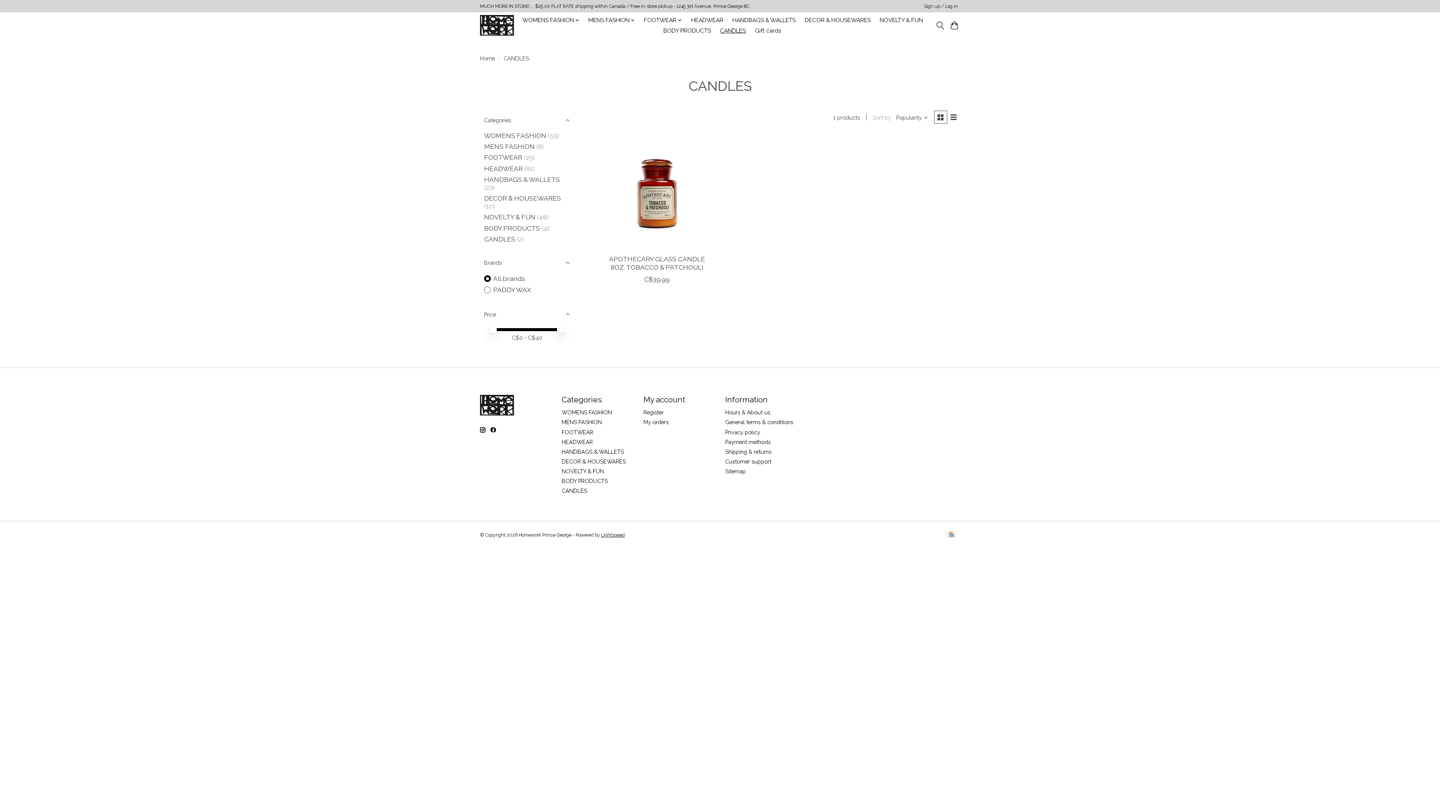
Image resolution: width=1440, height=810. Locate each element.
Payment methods (748, 442)
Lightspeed (613, 535)
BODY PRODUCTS (687, 30)
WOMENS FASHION (515, 136)
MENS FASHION (509, 146)
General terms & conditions (759, 422)
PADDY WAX (512, 290)
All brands (509, 278)
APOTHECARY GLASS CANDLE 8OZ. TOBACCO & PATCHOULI (657, 263)
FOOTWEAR (503, 157)
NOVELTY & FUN (901, 20)
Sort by (882, 117)
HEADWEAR (707, 20)
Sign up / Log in (941, 6)
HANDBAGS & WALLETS (764, 20)
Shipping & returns (748, 451)
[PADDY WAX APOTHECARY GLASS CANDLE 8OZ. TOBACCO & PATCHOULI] (657, 192)
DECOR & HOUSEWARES (838, 20)
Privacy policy (742, 432)
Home (487, 58)
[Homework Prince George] (497, 25)
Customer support (748, 461)
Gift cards (768, 30)
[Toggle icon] (939, 25)
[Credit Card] (951, 534)
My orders (656, 422)
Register (654, 412)
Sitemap (735, 471)
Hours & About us (747, 412)
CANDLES (733, 30)
